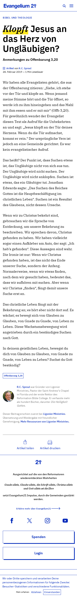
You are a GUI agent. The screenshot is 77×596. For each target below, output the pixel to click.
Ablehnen (36, 592)
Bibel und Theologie (17, 17)
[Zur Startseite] (24, 6)
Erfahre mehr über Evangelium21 (33, 508)
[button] (25, 444)
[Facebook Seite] (11, 520)
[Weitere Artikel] (4, 68)
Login (38, 553)
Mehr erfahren (22, 592)
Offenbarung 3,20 (13, 375)
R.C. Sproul (23, 387)
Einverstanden (52, 592)
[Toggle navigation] (71, 5)
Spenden (39, 537)
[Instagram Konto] (47, 520)
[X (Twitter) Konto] (29, 520)
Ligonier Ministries (54, 414)
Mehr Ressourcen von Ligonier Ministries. (45, 421)
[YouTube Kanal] (65, 520)
